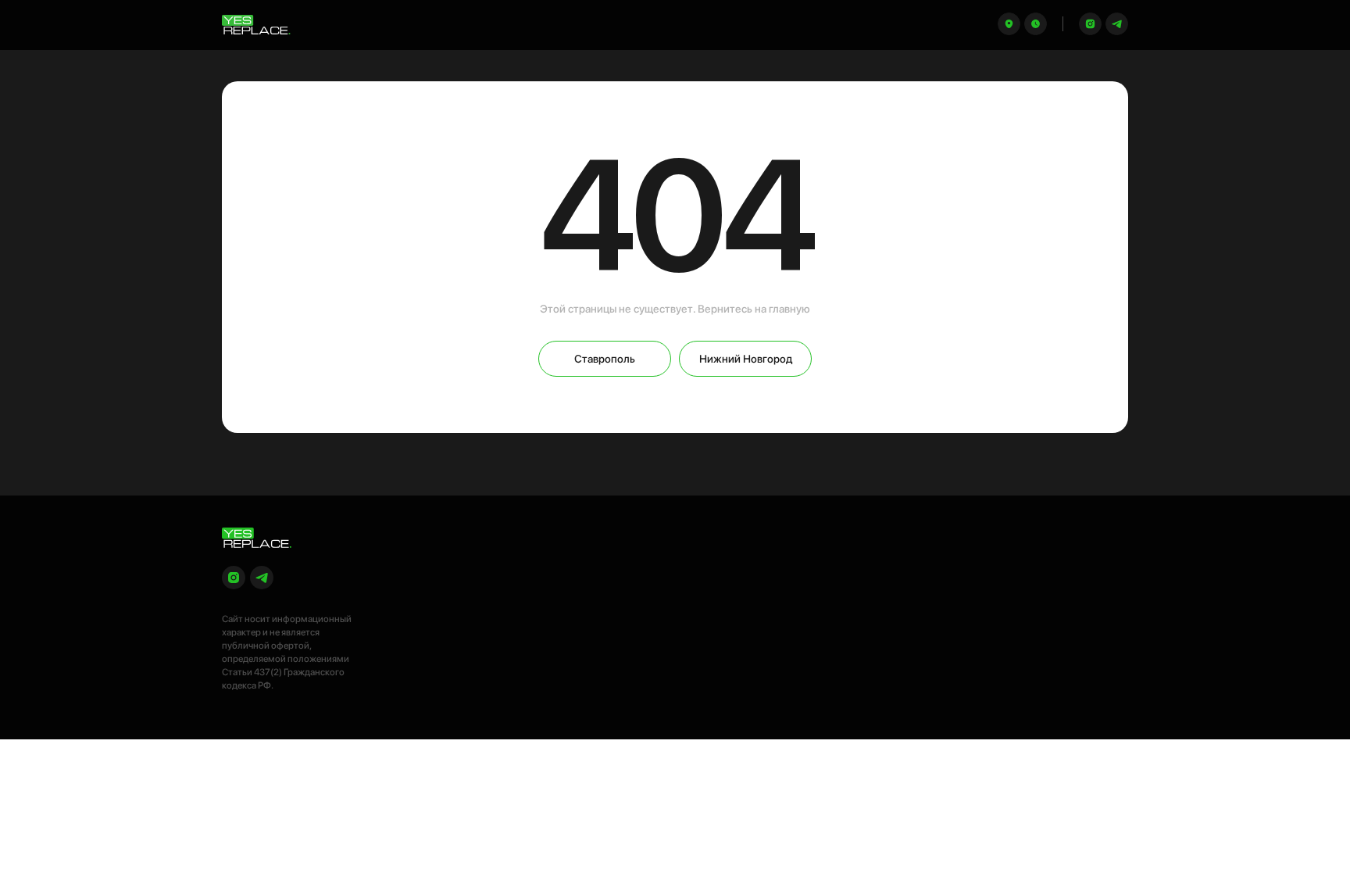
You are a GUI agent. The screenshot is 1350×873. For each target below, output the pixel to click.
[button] (1035, 24)
